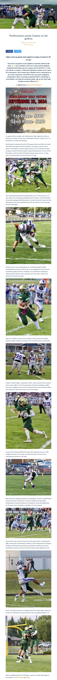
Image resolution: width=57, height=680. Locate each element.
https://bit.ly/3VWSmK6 (33, 85)
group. (28, 677)
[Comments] (49, 51)
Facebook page (18, 677)
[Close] (2, 2)
